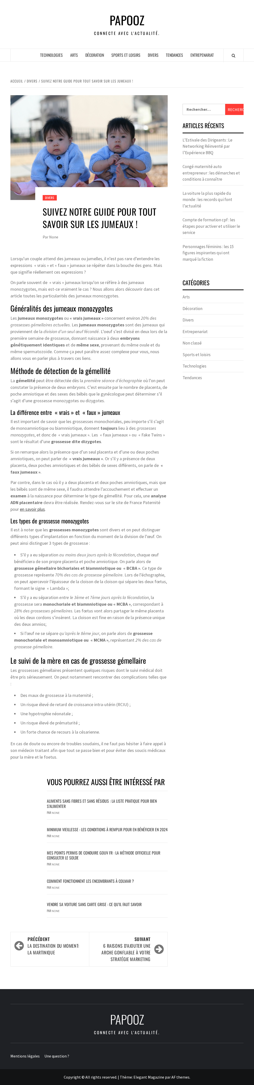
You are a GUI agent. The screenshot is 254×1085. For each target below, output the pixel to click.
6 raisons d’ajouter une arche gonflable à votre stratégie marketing (126, 949)
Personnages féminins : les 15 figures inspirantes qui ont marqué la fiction (208, 253)
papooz (127, 20)
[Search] (233, 55)
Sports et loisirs (125, 55)
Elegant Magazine (148, 1077)
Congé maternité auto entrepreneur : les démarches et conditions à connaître (211, 173)
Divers (153, 55)
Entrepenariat (202, 55)
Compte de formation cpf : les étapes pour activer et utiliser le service (211, 226)
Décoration (94, 55)
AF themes (180, 1077)
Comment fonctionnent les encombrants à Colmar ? (90, 881)
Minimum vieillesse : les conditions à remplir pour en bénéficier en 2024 (107, 829)
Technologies (51, 55)
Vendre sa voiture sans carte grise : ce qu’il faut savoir (94, 904)
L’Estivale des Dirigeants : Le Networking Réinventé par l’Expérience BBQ (207, 146)
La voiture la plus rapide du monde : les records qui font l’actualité (207, 200)
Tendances (174, 55)
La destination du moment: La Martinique (53, 946)
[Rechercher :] (204, 109)
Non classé (192, 343)
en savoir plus (32, 509)
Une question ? (56, 1056)
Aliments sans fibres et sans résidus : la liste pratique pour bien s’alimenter (102, 803)
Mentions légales (25, 1056)
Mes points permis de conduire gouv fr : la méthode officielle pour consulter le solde (103, 855)
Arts (74, 55)
